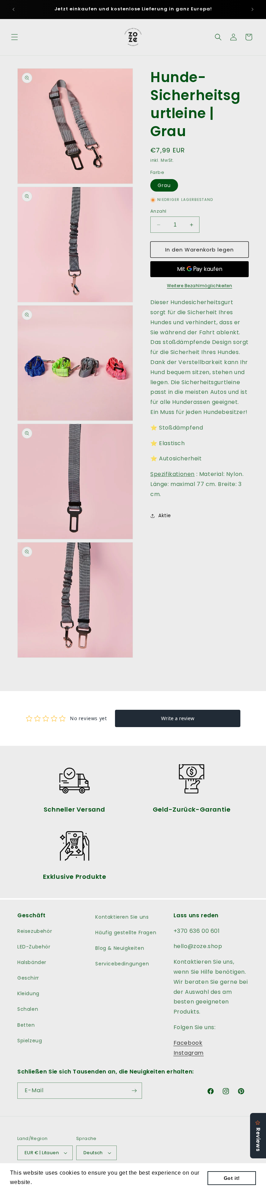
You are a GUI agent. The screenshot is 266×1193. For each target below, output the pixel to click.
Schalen (27, 1009)
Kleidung (28, 993)
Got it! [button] (232, 1178)
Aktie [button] (164, 515)
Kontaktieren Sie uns (122, 916)
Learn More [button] (50, 1182)
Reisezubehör (34, 931)
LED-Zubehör (34, 946)
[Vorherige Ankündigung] (13, 9)
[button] (14, 37)
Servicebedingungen (122, 963)
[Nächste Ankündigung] (252, 9)
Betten (26, 1025)
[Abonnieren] (134, 1090)
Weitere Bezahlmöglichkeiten (199, 286)
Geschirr (28, 977)
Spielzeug (29, 1040)
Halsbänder (31, 962)
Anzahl (158, 211)
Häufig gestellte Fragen (125, 932)
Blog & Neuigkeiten (119, 948)
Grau (164, 185)
